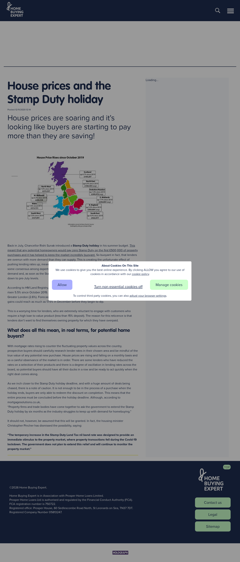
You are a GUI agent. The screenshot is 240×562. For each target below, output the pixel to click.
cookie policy (140, 274)
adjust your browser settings (148, 296)
